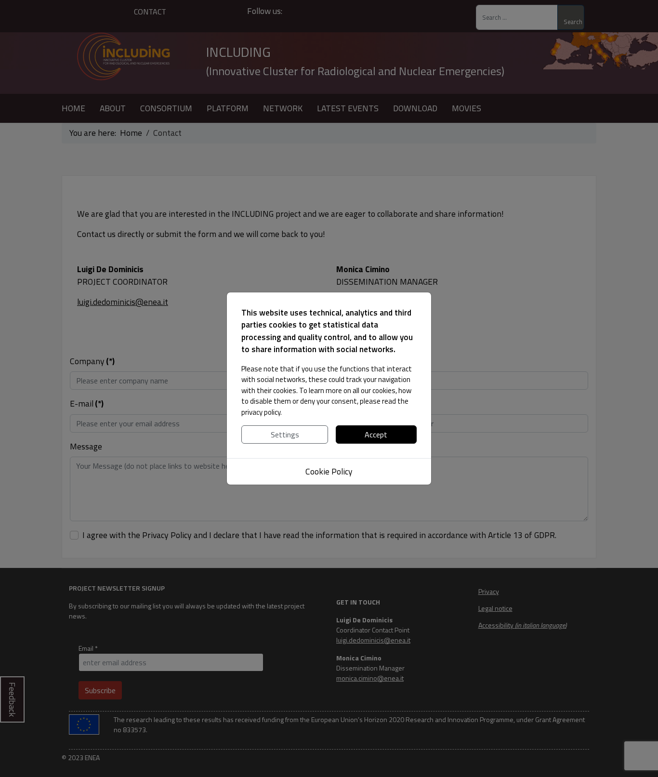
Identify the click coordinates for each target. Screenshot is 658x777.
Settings (285, 434)
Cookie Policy (329, 471)
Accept (376, 434)
